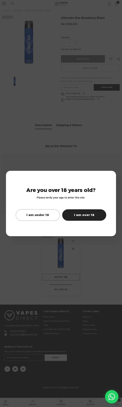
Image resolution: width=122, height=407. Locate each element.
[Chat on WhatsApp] (111, 396)
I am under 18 (37, 215)
